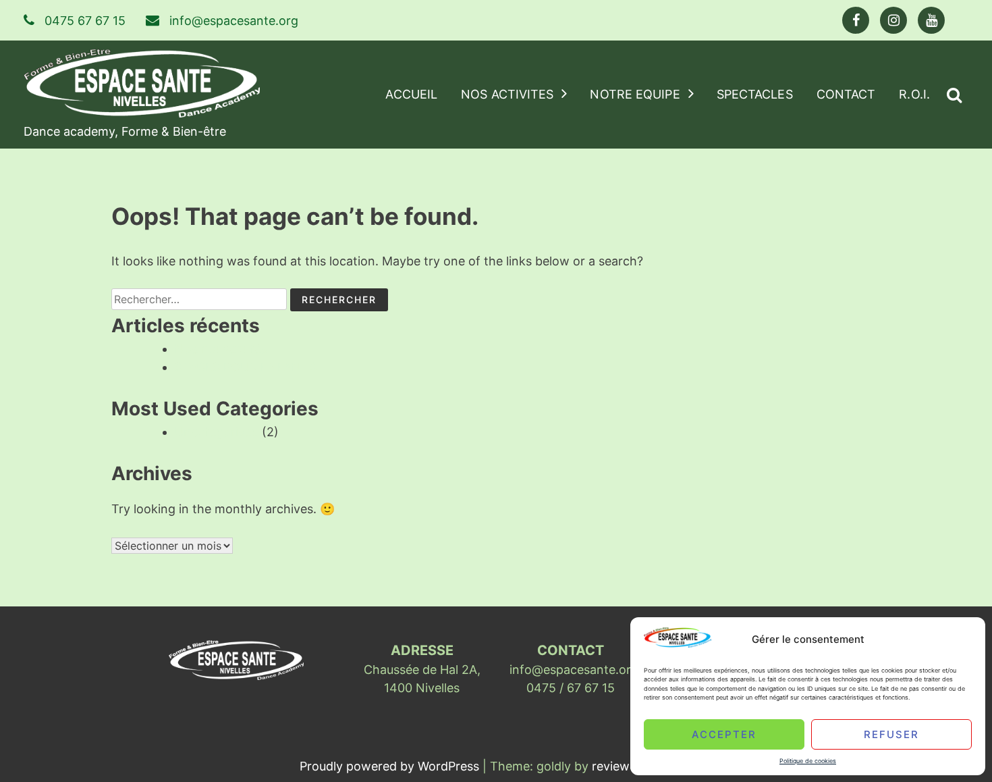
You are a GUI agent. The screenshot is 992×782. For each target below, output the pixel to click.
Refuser (891, 733)
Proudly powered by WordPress (391, 766)
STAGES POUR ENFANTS (245, 367)
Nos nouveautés (221, 349)
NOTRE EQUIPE (635, 94)
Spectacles (755, 94)
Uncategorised (216, 432)
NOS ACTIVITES (507, 94)
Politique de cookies (807, 760)
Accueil (411, 94)
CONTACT (846, 94)
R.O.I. (914, 94)
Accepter (724, 733)
